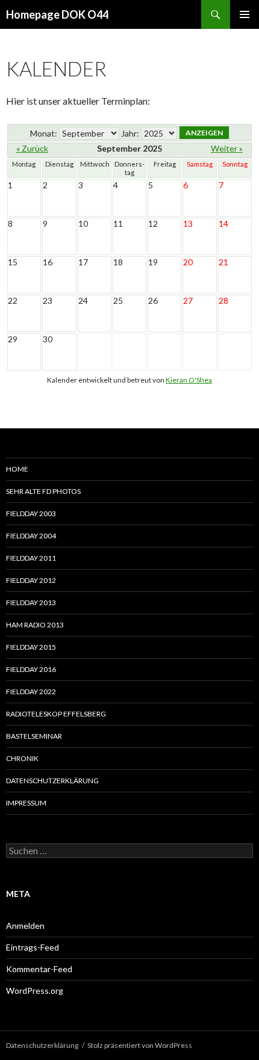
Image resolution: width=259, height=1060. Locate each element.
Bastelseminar (34, 736)
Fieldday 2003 (31, 513)
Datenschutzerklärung (52, 780)
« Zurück (32, 148)
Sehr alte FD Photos (43, 491)
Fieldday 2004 (31, 535)
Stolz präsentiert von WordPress (139, 1045)
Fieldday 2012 (31, 580)
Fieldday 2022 (31, 691)
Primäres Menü (244, 14)
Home (17, 468)
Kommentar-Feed (39, 969)
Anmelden (25, 925)
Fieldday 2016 (31, 669)
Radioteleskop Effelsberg (56, 713)
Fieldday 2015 (31, 647)
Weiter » (227, 148)
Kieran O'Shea (189, 379)
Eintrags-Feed (32, 947)
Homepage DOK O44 (57, 14)
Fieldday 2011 (31, 557)
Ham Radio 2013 (35, 624)
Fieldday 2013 (31, 602)
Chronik (22, 758)
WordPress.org (34, 990)
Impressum (26, 802)
